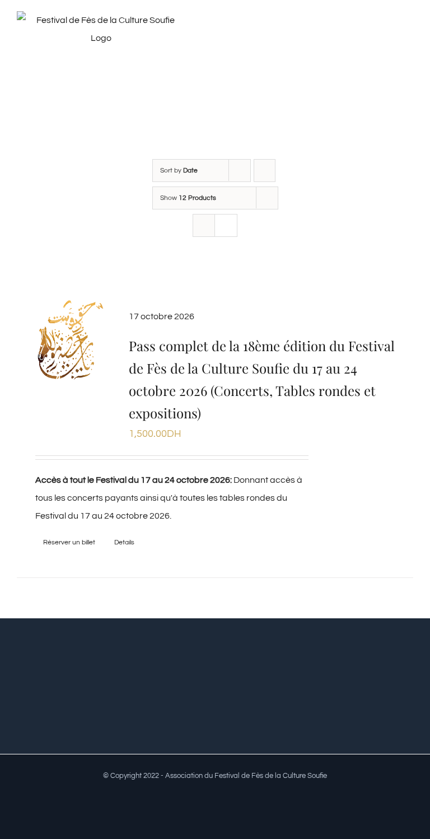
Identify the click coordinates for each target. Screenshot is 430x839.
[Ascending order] (264, 170)
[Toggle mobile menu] (408, 35)
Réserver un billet (69, 542)
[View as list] (226, 225)
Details (124, 542)
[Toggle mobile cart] (388, 35)
